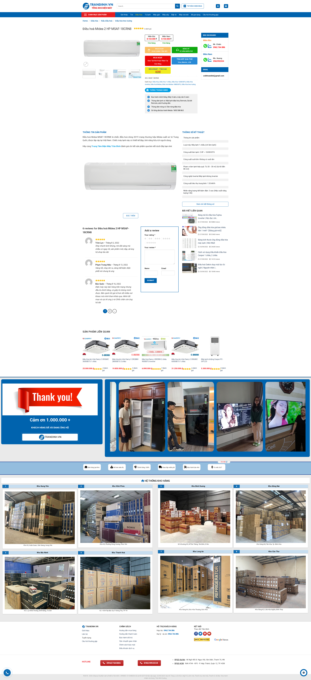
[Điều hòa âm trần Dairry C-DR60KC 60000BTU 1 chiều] (185, 346)
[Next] (137, 50)
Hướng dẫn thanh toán (128, 634)
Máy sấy (165, 15)
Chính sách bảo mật (127, 645)
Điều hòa (138, 15)
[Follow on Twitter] (200, 634)
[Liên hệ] (303, 672)
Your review (150, 248)
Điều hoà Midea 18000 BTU (171, 84)
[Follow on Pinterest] (205, 634)
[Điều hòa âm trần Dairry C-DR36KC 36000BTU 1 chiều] (96, 346)
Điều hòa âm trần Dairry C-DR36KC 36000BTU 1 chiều (96, 360)
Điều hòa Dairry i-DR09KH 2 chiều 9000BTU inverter (154, 360)
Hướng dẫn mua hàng (127, 630)
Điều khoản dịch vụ (126, 648)
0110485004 (131, 676)
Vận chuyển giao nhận (128, 641)
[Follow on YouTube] (209, 634)
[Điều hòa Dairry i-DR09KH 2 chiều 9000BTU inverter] (155, 346)
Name (147, 268)
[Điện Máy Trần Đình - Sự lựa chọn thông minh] (98, 6)
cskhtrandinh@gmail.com (213, 76)
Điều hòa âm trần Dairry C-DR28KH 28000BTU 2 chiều (125, 360)
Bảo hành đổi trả (125, 638)
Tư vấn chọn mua (194, 6)
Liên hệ (85, 634)
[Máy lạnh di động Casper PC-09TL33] (214, 346)
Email (163, 268)
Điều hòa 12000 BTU (179, 82)
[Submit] (177, 6)
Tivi (131, 15)
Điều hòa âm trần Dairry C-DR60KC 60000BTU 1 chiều (185, 360)
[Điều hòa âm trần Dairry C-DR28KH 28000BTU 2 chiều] (125, 346)
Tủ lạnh (148, 15)
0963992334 (218, 61)
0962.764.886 (219, 47)
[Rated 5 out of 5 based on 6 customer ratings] (139, 28)
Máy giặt (156, 15)
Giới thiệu (124, 15)
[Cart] (226, 6)
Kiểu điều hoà (106, 21)
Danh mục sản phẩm (97, 15)
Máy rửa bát (184, 15)
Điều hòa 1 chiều (165, 82)
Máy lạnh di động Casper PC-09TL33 (212, 360)
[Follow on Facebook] (196, 634)
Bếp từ (174, 15)
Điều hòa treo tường (123, 21)
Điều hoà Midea (156, 84)
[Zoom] (85, 64)
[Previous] (87, 50)
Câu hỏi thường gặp (210, 15)
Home (85, 21)
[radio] (152, 38)
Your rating (150, 235)
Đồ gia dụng (195, 15)
